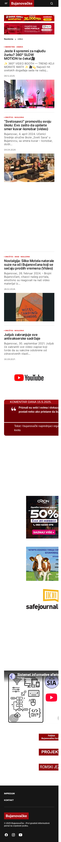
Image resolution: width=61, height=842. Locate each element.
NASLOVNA (19, 117)
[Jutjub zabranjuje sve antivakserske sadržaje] (29, 377)
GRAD (17, 257)
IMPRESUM (9, 793)
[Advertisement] (30, 214)
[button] (6, 3)
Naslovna (8, 39)
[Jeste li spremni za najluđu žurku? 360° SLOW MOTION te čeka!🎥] (29, 94)
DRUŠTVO (9, 117)
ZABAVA (19, 47)
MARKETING (10, 47)
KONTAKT (9, 800)
